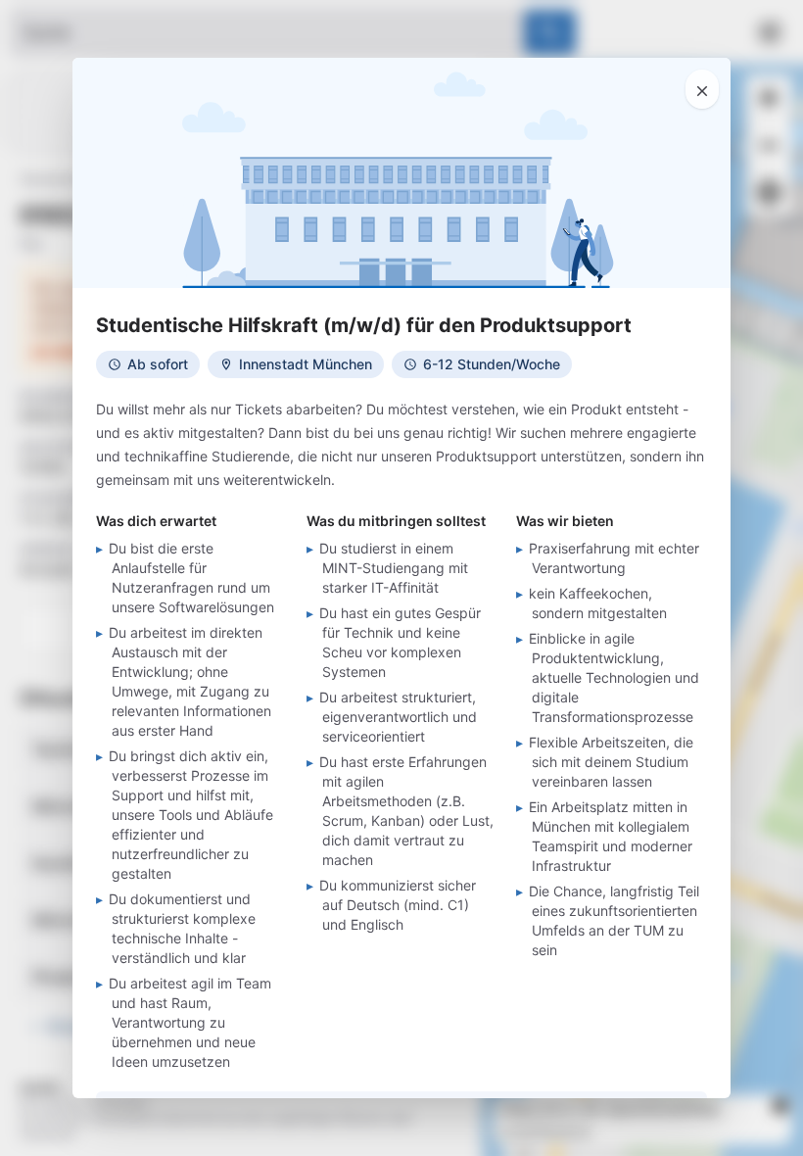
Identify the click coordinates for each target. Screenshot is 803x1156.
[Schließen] (702, 89)
